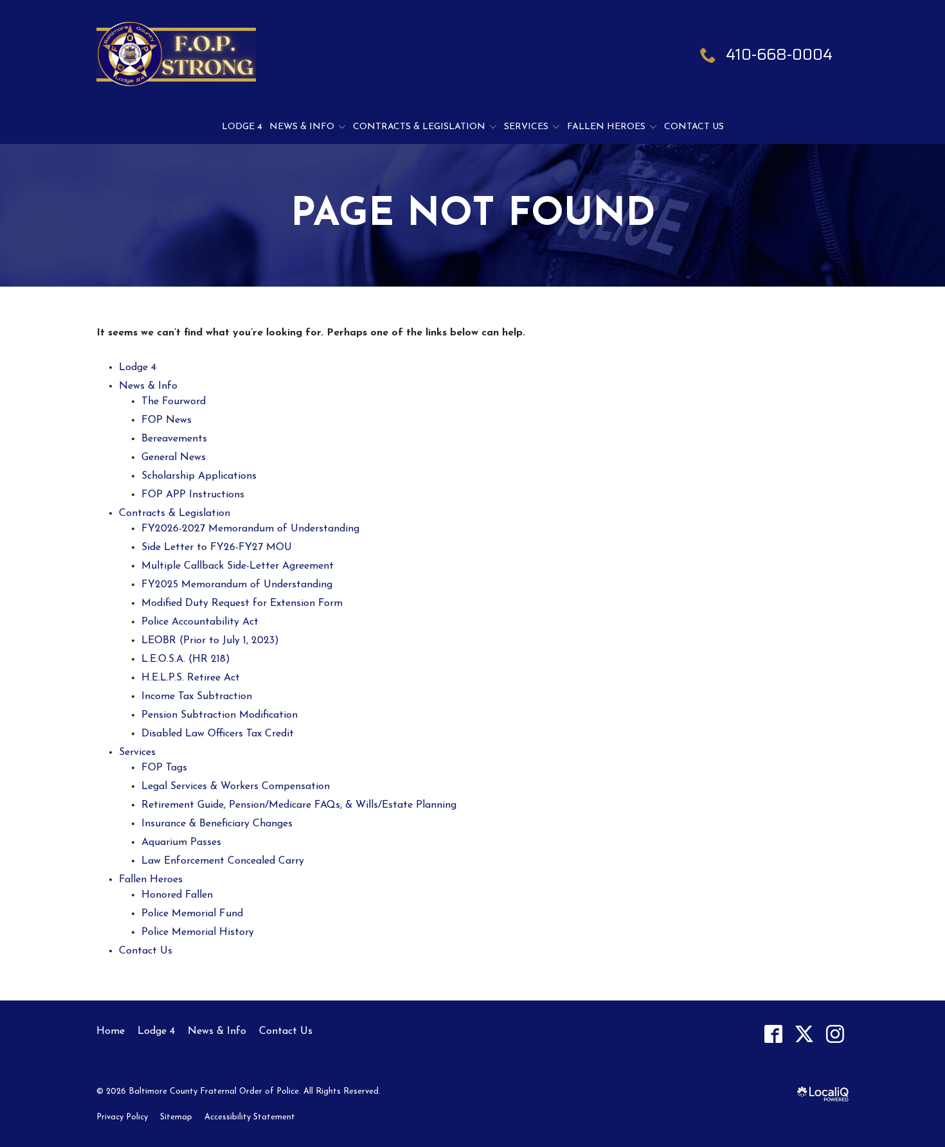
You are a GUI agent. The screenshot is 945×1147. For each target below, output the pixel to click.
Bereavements (174, 439)
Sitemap (176, 1117)
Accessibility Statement (249, 1117)
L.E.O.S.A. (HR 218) (185, 659)
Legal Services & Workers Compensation (235, 786)
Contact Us (694, 127)
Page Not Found (473, 215)
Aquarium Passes (181, 842)
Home (110, 1031)
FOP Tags (164, 768)
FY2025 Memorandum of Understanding (236, 585)
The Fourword (173, 401)
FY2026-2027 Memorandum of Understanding (250, 529)
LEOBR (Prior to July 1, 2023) (210, 641)
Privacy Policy (122, 1117)
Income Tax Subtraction (196, 696)
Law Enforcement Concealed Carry (222, 861)
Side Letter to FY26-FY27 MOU (216, 547)
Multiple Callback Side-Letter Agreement (237, 566)
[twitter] (804, 1033)
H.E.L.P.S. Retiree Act (190, 678)
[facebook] (773, 1033)
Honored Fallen (177, 895)
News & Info (301, 127)
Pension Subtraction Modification (219, 715)
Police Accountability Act (199, 622)
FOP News (166, 420)
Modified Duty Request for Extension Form (242, 603)
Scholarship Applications (198, 476)
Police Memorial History (197, 932)
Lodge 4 (242, 127)
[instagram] (835, 1033)
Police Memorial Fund (192, 914)
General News (173, 457)
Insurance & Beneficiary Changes (216, 824)
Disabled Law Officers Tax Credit (217, 734)
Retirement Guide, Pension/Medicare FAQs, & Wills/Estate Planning (298, 805)
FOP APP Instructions (192, 495)
